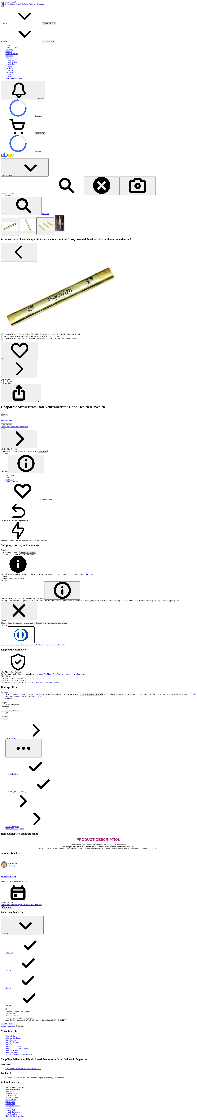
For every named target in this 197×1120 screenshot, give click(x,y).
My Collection (10, 72)
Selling (7, 58)
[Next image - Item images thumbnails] (19, 369)
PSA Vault (9, 76)
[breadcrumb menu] (23, 748)
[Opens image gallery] (2, 340)
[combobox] (25, 193)
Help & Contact (38, 4)
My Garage (9, 68)
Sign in (9, 4)
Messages (8, 74)
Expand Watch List (49, 24)
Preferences (9, 70)
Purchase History (11, 54)
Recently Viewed (11, 48)
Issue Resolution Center (14, 78)
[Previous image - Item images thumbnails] (19, 252)
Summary (8, 45)
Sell (2, 6)
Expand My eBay (48, 41)
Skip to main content (8, 2)
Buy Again (9, 56)
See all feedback (7, 1024)
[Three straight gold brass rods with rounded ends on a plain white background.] (45, 226)
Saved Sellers (10, 64)
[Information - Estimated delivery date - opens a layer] (62, 590)
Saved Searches (11, 62)
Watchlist (8, 52)
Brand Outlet (28, 4)
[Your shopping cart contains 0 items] (18, 134)
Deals (21, 4)
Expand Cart (40, 134)
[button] (21, 206)
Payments (8, 66)
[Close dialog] (19, 611)
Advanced (45, 214)
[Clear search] (102, 186)
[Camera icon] (138, 186)
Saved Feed (9, 60)
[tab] (98, 676)
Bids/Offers (9, 50)
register (16, 4)
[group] (98, 300)
